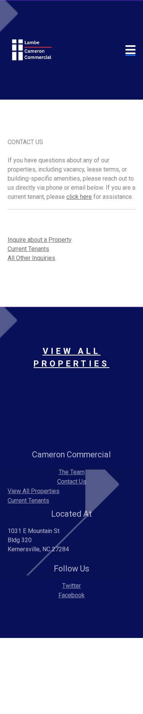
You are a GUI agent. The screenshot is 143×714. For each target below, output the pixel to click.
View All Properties (33, 491)
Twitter (71, 585)
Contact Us (71, 481)
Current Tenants (28, 248)
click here (79, 196)
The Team (72, 472)
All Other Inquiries (31, 258)
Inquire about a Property (40, 239)
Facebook (71, 595)
